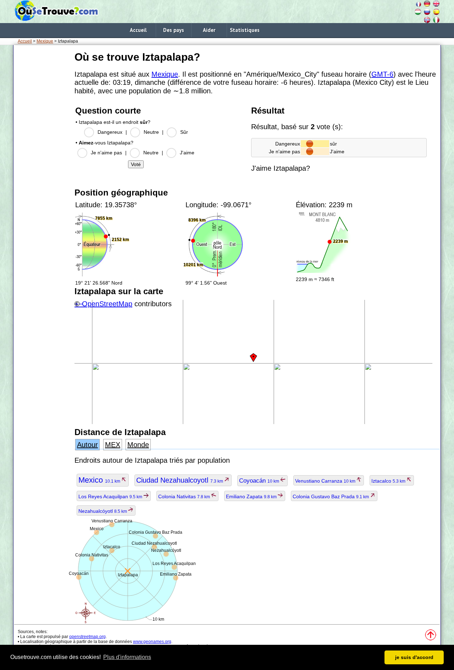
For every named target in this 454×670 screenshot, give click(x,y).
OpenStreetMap (107, 304)
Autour (87, 445)
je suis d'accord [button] (414, 657)
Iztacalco (388, 481)
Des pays (173, 30)
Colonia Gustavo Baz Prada (331, 496)
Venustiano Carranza (325, 481)
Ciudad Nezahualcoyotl (180, 480)
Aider (209, 30)
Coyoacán (259, 480)
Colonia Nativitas (184, 496)
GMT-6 (382, 74)
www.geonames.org (152, 641)
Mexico (99, 480)
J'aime (187, 152)
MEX (112, 445)
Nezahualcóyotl (103, 511)
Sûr (184, 132)
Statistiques (245, 30)
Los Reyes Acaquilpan (110, 496)
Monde (138, 445)
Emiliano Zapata (252, 496)
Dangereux (110, 132)
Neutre (151, 132)
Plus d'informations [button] (127, 657)
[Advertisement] (42, 155)
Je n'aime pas (106, 152)
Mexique (45, 41)
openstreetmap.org (87, 636)
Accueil (138, 30)
